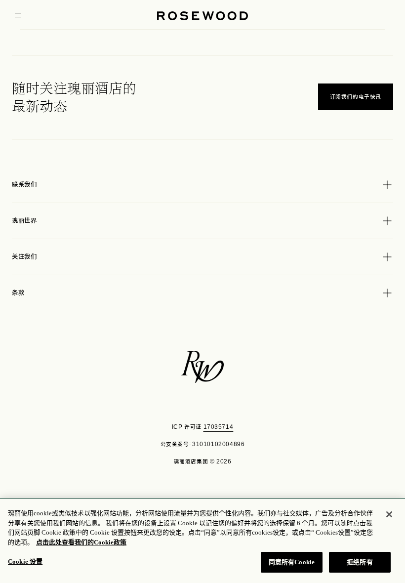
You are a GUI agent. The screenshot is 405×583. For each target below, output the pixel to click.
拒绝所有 (360, 562)
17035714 (218, 427)
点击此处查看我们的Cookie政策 (81, 542)
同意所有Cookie (292, 562)
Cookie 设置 (25, 561)
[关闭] (389, 514)
